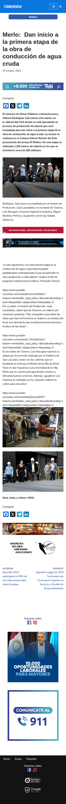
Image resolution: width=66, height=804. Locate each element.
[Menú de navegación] (54, 6)
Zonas (18, 758)
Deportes (31, 758)
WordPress (30, 800)
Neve (5, 800)
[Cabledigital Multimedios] (13, 6)
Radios (33, 16)
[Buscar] (60, 6)
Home (6, 758)
